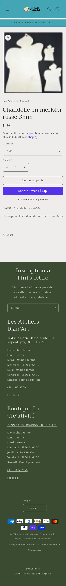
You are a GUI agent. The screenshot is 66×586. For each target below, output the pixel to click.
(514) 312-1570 (16, 387)
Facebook (13, 395)
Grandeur (8, 143)
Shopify (17, 539)
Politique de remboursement (38, 539)
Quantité (7, 160)
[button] (7, 9)
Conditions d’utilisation (49, 544)
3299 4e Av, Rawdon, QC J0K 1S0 (32, 425)
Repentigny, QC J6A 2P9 (26, 342)
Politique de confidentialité (22, 544)
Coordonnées (34, 550)
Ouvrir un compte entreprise (32, 573)
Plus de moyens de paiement (33, 199)
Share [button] (9, 234)
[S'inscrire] (54, 308)
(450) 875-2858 (17, 470)
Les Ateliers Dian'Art (29, 534)
